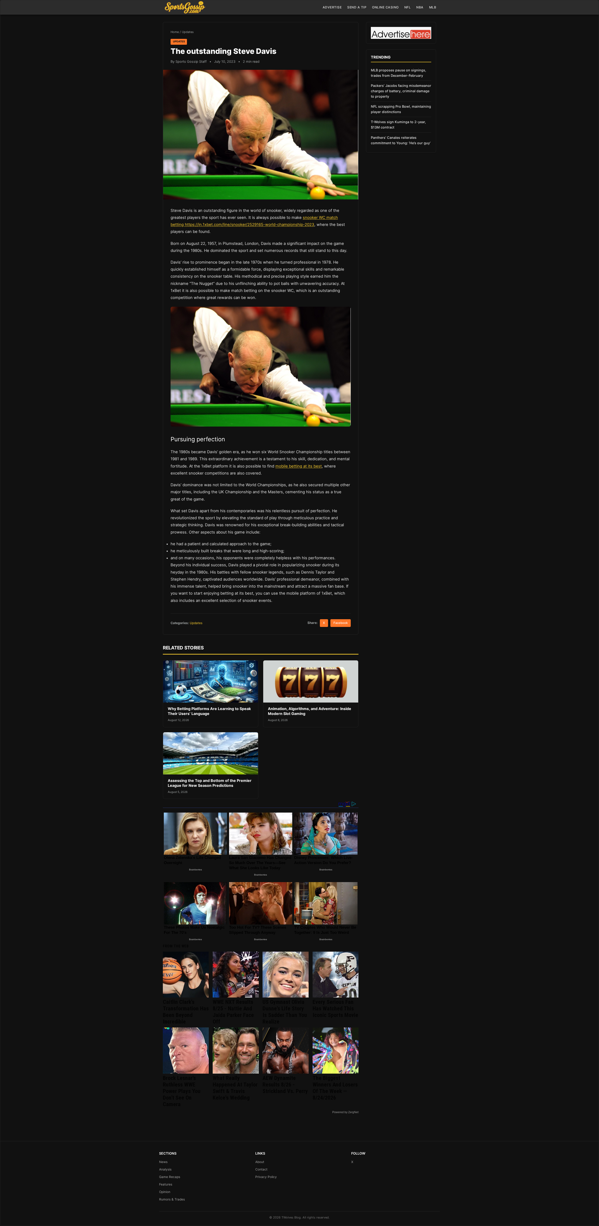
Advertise (332, 7)
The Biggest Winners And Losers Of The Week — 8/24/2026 (335, 1088)
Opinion (164, 1192)
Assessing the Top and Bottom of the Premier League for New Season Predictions (210, 783)
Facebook (340, 623)
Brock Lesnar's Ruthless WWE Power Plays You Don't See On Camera (182, 1091)
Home (175, 32)
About (259, 1162)
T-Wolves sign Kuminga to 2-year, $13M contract (398, 124)
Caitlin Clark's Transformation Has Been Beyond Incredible (186, 1012)
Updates (188, 32)
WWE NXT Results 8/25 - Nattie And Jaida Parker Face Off (233, 1012)
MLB (432, 7)
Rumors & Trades (172, 1199)
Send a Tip (356, 7)
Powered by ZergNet (345, 1112)
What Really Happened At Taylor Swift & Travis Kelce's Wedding (235, 1088)
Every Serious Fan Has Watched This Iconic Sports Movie (335, 1008)
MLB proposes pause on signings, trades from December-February (398, 72)
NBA (420, 7)
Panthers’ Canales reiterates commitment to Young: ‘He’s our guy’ (401, 140)
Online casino (385, 7)
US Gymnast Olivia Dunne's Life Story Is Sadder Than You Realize (285, 1012)
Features (165, 1184)
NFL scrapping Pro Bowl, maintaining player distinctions (401, 109)
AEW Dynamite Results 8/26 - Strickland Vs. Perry (285, 1084)
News (163, 1162)
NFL (407, 7)
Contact (261, 1169)
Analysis (165, 1169)
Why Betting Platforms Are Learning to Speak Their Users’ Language (209, 711)
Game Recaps (169, 1177)
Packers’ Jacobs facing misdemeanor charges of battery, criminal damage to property (401, 91)
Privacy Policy (266, 1177)
